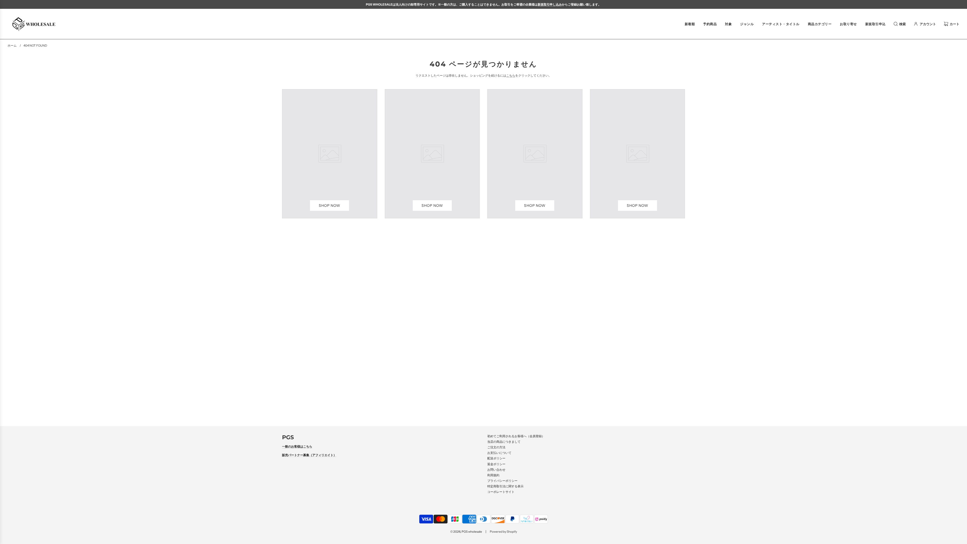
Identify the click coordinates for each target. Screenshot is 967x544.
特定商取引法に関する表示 (505, 486)
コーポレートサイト (500, 492)
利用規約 (493, 475)
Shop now (329, 205)
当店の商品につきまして (504, 442)
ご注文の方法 (496, 447)
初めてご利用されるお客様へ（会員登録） (516, 436)
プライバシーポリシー (502, 481)
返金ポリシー (496, 464)
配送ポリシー (496, 458)
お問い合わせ (496, 469)
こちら (510, 75)
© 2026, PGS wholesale (466, 531)
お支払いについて (499, 453)
